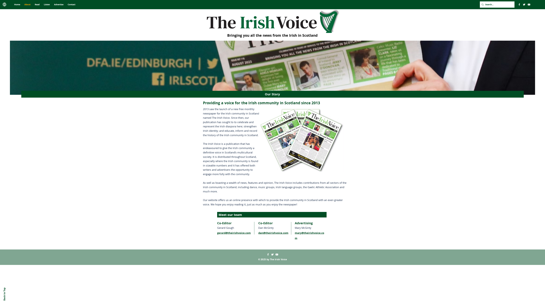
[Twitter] (524, 4)
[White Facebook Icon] (268, 254)
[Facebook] (519, 4)
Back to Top (4, 294)
